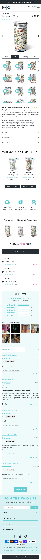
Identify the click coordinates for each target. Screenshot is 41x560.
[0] (33, 7)
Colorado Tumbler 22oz (9, 435)
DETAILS (5, 132)
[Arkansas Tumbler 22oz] (8, 78)
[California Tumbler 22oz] (20, 78)
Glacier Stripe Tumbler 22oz (11, 463)
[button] (6, 19)
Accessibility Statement (29, 550)
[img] (6, 358)
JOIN (34, 507)
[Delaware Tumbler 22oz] (20, 91)
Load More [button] (20, 489)
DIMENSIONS (7, 137)
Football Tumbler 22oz (9, 355)
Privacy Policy (30, 547)
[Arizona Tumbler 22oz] (33, 66)
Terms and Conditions (11, 550)
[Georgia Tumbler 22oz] (33, 91)
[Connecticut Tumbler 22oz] (8, 91)
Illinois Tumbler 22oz (8, 380)
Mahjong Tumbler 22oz (9, 410)
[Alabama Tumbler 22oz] (8, 66)
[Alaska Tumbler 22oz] (20, 66)
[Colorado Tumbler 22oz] (33, 78)
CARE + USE (7, 142)
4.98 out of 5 (26, 298)
